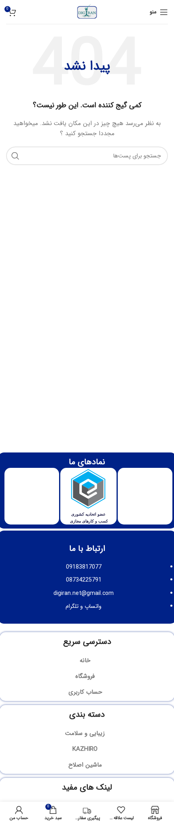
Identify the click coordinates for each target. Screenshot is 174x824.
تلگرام (72, 606)
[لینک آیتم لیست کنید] (87, 660)
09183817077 (84, 567)
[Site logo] (87, 11)
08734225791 (84, 580)
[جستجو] (15, 156)
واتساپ (93, 606)
